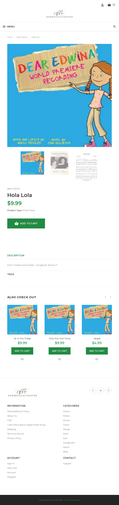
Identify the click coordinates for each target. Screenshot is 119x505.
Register (11, 477)
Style (65, 434)
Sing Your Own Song (59, 338)
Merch (66, 447)
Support (67, 463)
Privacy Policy (14, 438)
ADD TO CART (29, 223)
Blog (65, 451)
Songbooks (69, 442)
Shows (66, 420)
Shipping (11, 429)
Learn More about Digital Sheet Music (26, 425)
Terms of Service (15, 434)
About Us (12, 416)
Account (11, 472)
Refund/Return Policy (18, 411)
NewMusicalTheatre (47, 500)
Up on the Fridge (22, 338)
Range (66, 429)
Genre (66, 425)
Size (65, 438)
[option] (32, 163)
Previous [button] (105, 297)
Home (9, 37)
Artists (66, 416)
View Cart (12, 468)
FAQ (9, 420)
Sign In (10, 463)
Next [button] (110, 297)
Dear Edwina (22, 37)
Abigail (97, 338)
